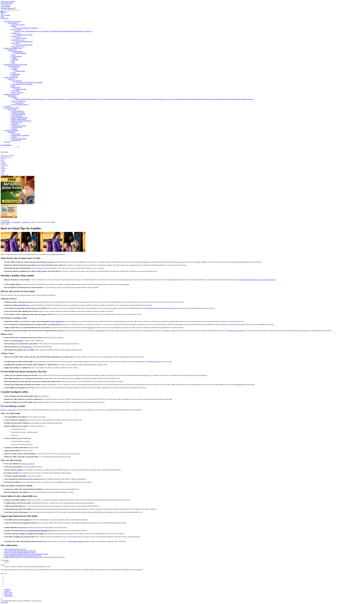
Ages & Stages (16, 222)
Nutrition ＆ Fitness (20, 38)
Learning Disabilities (193, 99)
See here (304, 330)
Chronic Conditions (56, 99)
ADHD (24, 99)
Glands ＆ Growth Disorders (152, 99)
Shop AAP (7, 142)
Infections (185, 99)
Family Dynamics (17, 80)
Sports (13, 63)
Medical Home (16, 87)
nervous (179, 262)
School (31, 41)
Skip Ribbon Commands (8, 1)
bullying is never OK (29, 463)
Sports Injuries (19, 103)
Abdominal (18, 99)
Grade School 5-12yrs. (18, 40)
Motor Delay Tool (17, 122)
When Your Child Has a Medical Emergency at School (19, 552)
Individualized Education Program (79, 541)
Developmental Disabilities (88, 99)
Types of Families (37, 82)
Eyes (108, 99)
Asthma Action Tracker (18, 112)
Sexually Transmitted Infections (218, 99)
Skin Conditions (231, 99)
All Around (15, 67)
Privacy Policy (8, 592)
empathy (20, 470)
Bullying (3, 410)
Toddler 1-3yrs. (16, 33)
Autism (39, 99)
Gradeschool (4, 165)
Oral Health (15, 59)
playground (146, 262)
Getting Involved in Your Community (22, 84)
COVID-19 (77, 99)
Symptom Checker (17, 127)
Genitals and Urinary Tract (136, 99)
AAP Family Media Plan (19, 114)
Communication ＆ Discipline (23, 82)
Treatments (250, 99)
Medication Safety (20, 71)
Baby (2, 160)
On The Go (15, 76)
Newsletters (15, 124)
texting (173, 330)
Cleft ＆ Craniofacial (68, 99)
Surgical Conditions (241, 99)
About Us (7, 591)
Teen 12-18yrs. (16, 43)
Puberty (26, 41)
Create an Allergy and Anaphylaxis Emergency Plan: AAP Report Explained (26, 554)
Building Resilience (20, 53)
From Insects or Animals (122, 99)
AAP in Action (16, 134)
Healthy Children (6, 222)
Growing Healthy (17, 56)
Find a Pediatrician (17, 116)
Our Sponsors (6, 5)
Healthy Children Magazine (19, 117)
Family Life (11, 79)
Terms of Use (8, 594)
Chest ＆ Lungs (46, 99)
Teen (2, 173)
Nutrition (68, 31)
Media (13, 86)
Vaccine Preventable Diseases (20, 104)
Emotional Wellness (17, 51)
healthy (54, 254)
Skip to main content (6, 3)
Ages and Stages (12, 23)
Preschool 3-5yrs (16, 36)
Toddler (3, 162)
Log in (3, 6)
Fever (111, 99)
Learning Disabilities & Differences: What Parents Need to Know (23, 555)
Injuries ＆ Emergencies (18, 101)
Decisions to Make (20, 28)
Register (7, 6)
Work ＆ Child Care (17, 92)
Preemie (73, 31)
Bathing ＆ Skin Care (21, 31)
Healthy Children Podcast (19, 119)
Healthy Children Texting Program (21, 121)
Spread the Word (16, 140)
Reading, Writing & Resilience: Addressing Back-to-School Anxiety (23, 557)
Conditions (15, 97)
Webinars (14, 129)
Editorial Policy (8, 596)
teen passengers (100, 330)
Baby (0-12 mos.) (17, 29)
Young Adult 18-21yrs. (18, 46)
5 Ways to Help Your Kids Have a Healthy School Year (20, 550)
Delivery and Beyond (32, 28)
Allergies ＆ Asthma (31, 99)
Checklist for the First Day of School (14, 549)
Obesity (201, 99)
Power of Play (16, 91)
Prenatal (14, 26)
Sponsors (14, 137)
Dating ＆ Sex (19, 45)
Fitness (17, 34)
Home (2, 17)
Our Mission (11, 132)
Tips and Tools (12, 109)
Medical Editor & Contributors (20, 135)
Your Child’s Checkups (18, 24)
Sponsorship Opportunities (19, 138)
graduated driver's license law (236, 330)
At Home (14, 69)
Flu (114, 99)
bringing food (239, 384)
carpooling (90, 327)
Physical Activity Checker (19, 125)
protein (146, 375)
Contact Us (7, 589)
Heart (180, 99)
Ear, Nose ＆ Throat (101, 99)
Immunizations (16, 74)
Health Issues (11, 96)
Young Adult (4, 175)
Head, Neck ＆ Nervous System (170, 99)
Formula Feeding (61, 31)
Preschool (3, 163)
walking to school (154, 361)
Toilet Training (28, 34)
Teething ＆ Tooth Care (85, 31)
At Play (14, 72)
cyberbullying (11, 410)
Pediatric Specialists (20, 89)
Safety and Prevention (14, 66)
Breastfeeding (31, 31)
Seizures (206, 99)
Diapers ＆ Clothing (50, 31)
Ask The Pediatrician (18, 111)
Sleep (77, 31)
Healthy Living (12, 50)
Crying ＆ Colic (40, 31)
